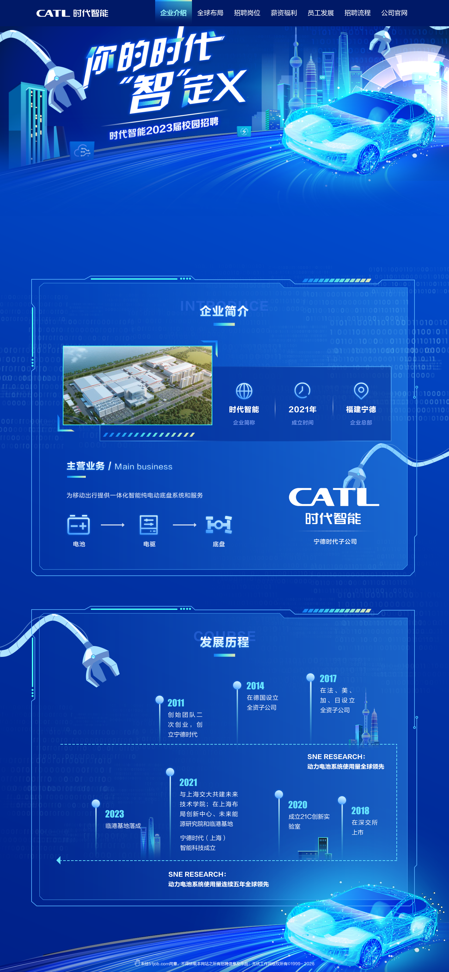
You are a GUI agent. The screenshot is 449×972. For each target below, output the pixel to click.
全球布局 (210, 13)
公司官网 (394, 13)
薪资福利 (284, 13)
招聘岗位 (247, 13)
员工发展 (321, 13)
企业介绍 (173, 13)
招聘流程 (357, 13)
